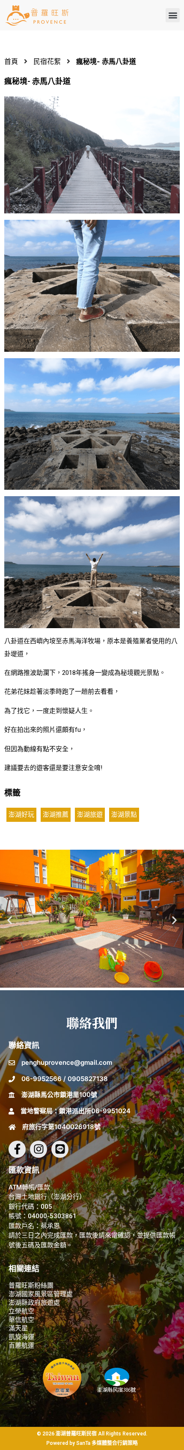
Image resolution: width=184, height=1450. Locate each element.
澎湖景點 (124, 814)
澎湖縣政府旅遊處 (34, 1302)
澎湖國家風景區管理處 (41, 1294)
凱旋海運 (21, 1337)
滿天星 (18, 1328)
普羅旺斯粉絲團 (31, 1285)
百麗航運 (21, 1345)
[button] (173, 15)
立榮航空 (21, 1311)
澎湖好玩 (21, 814)
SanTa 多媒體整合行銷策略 (107, 1443)
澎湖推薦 (55, 814)
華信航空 (21, 1320)
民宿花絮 (47, 61)
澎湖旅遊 (90, 814)
